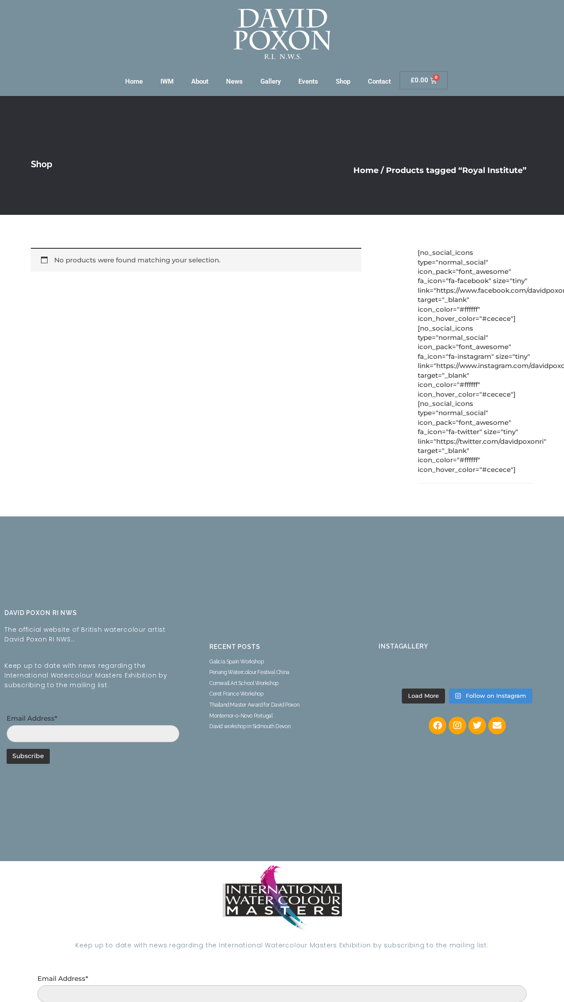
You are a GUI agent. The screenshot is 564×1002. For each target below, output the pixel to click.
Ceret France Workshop (236, 694)
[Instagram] (457, 725)
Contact (379, 81)
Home (134, 81)
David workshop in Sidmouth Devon (249, 726)
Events (308, 81)
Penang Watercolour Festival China (249, 672)
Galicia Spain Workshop (236, 662)
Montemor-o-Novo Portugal (240, 716)
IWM (167, 81)
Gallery (270, 81)
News (234, 81)
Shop (343, 81)
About (199, 81)
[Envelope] (497, 725)
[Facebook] (437, 725)
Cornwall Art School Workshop (243, 683)
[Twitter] (477, 725)
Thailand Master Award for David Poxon (254, 705)
